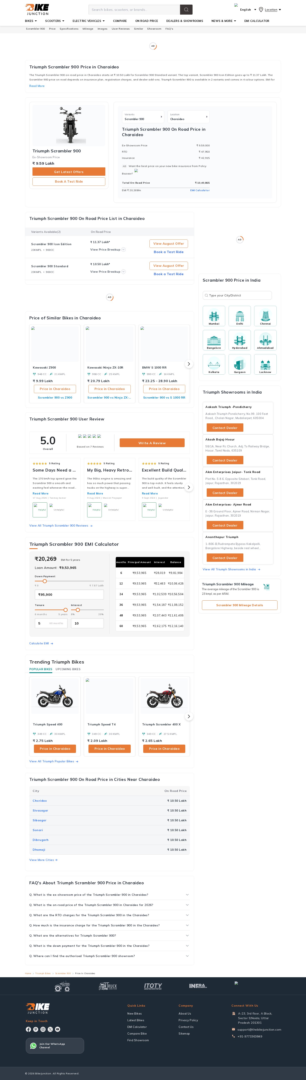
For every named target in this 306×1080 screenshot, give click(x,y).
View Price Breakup (105, 249)
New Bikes (134, 1013)
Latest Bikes (135, 1020)
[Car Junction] (244, 986)
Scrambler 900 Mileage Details (239, 605)
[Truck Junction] (108, 986)
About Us (185, 1013)
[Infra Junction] (198, 986)
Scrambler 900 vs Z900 (55, 397)
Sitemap (184, 1033)
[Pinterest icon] (35, 1029)
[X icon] (50, 1029)
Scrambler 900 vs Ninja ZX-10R (109, 397)
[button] (186, 10)
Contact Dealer (225, 428)
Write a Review (152, 443)
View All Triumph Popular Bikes (51, 761)
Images (103, 28)
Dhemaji (39, 850)
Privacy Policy (188, 1020)
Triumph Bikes (43, 973)
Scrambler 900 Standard (49, 266)
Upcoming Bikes (68, 669)
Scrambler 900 (35, 28)
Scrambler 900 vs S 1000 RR (164, 397)
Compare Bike (137, 1033)
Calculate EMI (39, 643)
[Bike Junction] (37, 9)
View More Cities (41, 860)
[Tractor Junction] (62, 986)
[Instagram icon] (43, 1029)
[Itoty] (153, 986)
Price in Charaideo (55, 389)
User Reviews (121, 28)
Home (28, 973)
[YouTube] (57, 1029)
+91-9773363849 (250, 1036)
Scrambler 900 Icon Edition (51, 244)
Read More (41, 493)
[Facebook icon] (28, 1029)
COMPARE (120, 21)
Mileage (88, 28)
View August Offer (168, 244)
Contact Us (186, 1027)
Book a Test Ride (69, 181)
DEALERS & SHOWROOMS (184, 21)
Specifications (69, 28)
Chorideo (40, 801)
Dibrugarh (41, 840)
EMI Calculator (200, 190)
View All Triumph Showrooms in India (229, 569)
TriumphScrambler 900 (56, 151)
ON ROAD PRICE (146, 21)
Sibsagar (39, 820)
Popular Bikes (40, 669)
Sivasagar (40, 810)
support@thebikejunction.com (259, 1029)
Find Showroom (138, 1040)
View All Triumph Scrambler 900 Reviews (58, 525)
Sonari (38, 830)
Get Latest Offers (69, 172)
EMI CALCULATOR (256, 21)
